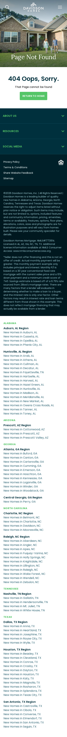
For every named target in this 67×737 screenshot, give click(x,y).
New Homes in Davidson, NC (22, 526)
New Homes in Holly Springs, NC (24, 557)
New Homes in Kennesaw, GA (22, 478)
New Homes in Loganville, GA (22, 482)
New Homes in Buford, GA (20, 453)
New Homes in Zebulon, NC (21, 582)
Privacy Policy (11, 162)
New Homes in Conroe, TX (20, 662)
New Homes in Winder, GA (20, 486)
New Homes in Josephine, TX (22, 634)
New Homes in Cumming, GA (22, 466)
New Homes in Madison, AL (20, 393)
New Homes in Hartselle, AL (21, 376)
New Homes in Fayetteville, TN (23, 372)
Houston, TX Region (17, 650)
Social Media (12, 146)
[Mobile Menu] (60, 7)
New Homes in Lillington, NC (21, 566)
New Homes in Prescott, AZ (21, 433)
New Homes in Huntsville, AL (21, 389)
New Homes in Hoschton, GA (22, 474)
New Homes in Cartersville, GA (23, 462)
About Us (9, 116)
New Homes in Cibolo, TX (19, 710)
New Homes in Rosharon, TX (22, 687)
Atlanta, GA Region (16, 449)
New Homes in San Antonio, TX (23, 722)
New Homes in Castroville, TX (22, 706)
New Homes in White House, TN (24, 610)
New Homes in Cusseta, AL (20, 336)
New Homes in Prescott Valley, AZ (25, 438)
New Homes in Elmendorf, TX (22, 718)
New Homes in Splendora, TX (22, 691)
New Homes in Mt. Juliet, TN (21, 606)
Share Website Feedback (18, 173)
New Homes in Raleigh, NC (20, 570)
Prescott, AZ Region (17, 425)
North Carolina (15, 508)
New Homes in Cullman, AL (20, 364)
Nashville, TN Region (17, 594)
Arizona (9, 420)
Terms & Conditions (15, 167)
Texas (7, 617)
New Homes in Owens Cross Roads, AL (28, 405)
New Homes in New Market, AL (23, 401)
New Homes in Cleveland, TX (22, 658)
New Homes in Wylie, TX (19, 643)
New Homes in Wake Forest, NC (24, 574)
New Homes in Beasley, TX (20, 654)
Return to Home (33, 96)
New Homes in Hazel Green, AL (23, 385)
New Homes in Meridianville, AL (23, 397)
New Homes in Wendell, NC (21, 578)
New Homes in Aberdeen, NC (22, 541)
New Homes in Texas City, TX (22, 695)
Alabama (9, 323)
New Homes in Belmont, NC (21, 517)
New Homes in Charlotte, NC (22, 522)
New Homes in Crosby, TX (20, 666)
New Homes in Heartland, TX (22, 630)
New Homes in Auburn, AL (20, 332)
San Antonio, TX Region (19, 702)
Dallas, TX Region (15, 622)
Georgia (9, 444)
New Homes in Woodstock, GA (23, 491)
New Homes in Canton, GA (20, 458)
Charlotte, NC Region (18, 513)
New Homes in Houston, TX (21, 674)
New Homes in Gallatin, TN (20, 598)
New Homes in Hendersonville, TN (25, 602)
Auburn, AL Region (16, 328)
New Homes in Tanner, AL (20, 409)
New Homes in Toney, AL (19, 414)
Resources (11, 131)
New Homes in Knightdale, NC (23, 561)
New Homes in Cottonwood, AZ (24, 429)
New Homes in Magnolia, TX (21, 683)
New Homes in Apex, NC (19, 549)
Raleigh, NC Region (16, 537)
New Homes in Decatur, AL (20, 368)
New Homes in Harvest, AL (20, 381)
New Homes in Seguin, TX (19, 727)
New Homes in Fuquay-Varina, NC (25, 553)
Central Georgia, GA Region (22, 497)
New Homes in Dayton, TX (20, 670)
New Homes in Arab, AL (18, 356)
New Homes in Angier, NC (20, 545)
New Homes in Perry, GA (19, 502)
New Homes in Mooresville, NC (23, 530)
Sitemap (8, 178)
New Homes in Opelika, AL (20, 341)
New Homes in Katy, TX (18, 678)
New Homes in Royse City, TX (22, 639)
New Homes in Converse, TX (22, 714)
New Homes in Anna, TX (19, 626)
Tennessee (11, 588)
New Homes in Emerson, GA (21, 470)
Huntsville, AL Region (17, 352)
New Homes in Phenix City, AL (22, 345)
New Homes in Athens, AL (20, 360)
